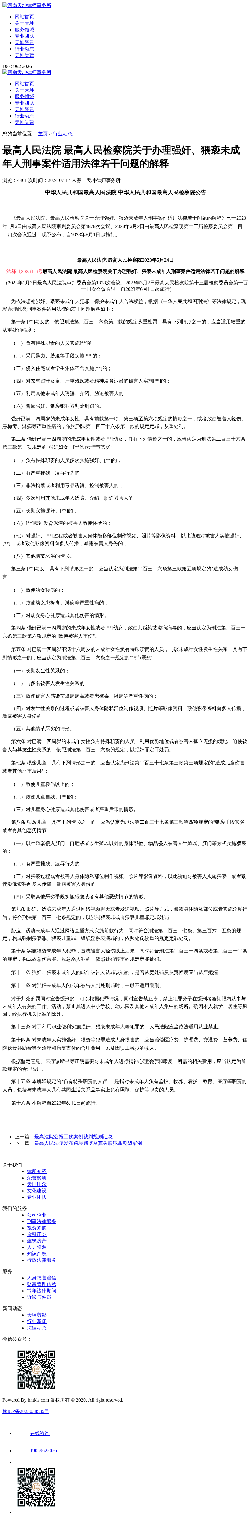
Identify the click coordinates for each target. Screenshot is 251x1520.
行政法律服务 (41, 1260)
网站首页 (24, 16)
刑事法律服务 (41, 1221)
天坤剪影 (37, 1315)
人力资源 (37, 1247)
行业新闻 (37, 1321)
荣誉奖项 (37, 1177)
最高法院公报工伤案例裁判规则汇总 (73, 1136)
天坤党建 (24, 55)
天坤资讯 (24, 42)
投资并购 (37, 1227)
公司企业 (37, 1215)
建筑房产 (37, 1240)
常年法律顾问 (41, 1290)
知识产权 (37, 1253)
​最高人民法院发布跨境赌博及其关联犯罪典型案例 (88, 1143)
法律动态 (37, 1327)
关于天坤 (24, 23)
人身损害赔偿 (41, 1277)
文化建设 (37, 1190)
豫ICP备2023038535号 (25, 1411)
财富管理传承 (41, 1284)
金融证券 (37, 1234)
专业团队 (24, 36)
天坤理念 (37, 1184)
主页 (43, 133)
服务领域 (24, 29)
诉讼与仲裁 (39, 1297)
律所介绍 (37, 1171)
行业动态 (24, 49)
